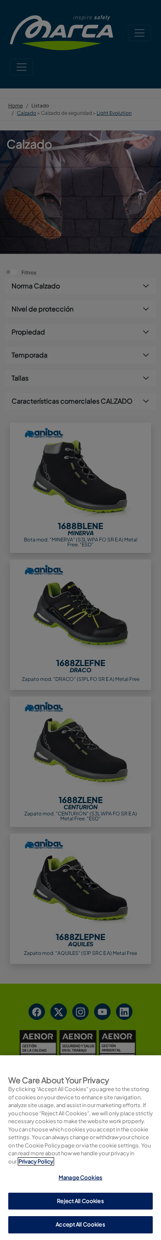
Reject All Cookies (80, 1201)
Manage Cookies (80, 1177)
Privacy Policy (36, 1161)
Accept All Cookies (80, 1224)
